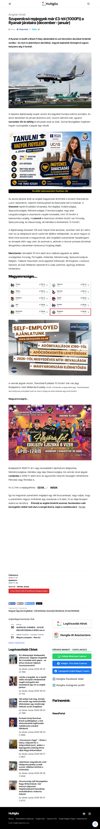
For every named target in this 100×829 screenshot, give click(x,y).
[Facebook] (84, 814)
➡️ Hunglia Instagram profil (68, 685)
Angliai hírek (17, 14)
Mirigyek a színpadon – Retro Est (28, 637)
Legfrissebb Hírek (75, 623)
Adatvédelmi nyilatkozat (25, 819)
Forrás (82, 507)
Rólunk (11, 819)
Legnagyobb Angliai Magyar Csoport (73, 671)
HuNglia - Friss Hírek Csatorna (74, 663)
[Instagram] (89, 814)
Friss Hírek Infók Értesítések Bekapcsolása (28, 591)
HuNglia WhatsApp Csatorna (74, 656)
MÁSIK (53, 487)
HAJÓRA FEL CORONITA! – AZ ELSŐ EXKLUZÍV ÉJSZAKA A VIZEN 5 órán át (30, 628)
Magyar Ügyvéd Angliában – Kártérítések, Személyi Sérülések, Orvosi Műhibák (44, 611)
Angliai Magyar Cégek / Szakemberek (73, 819)
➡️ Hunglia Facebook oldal (68, 679)
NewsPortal (58, 713)
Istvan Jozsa (23, 586)
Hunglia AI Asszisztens (75, 635)
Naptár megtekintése (17, 642)
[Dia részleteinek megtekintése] (50, 159)
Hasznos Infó (52, 819)
